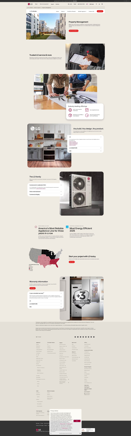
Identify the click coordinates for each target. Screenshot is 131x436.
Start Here (72, 261)
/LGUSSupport (87, 393)
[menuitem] (40, 364)
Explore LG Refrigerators (73, 142)
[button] (85, 136)
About (62, 11)
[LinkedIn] (88, 337)
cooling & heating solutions (40, 188)
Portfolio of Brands (71, 11)
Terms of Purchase (39, 425)
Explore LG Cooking (72, 141)
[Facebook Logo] (75, 337)
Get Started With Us (74, 30)
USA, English (39, 336)
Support (52, 4)
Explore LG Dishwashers (73, 143)
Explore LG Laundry (72, 145)
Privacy (41, 423)
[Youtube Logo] (86, 337)
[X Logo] (78, 337)
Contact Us (100, 11)
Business (57, 4)
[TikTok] (91, 337)
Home (57, 11)
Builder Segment (37, 7)
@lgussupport (87, 394)
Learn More (32, 288)
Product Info (91, 11)
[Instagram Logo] (80, 337)
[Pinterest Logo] (83, 337)
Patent (45, 425)
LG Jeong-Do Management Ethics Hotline (89, 430)
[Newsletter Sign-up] (94, 337)
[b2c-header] (96, 4)
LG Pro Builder (30, 7)
